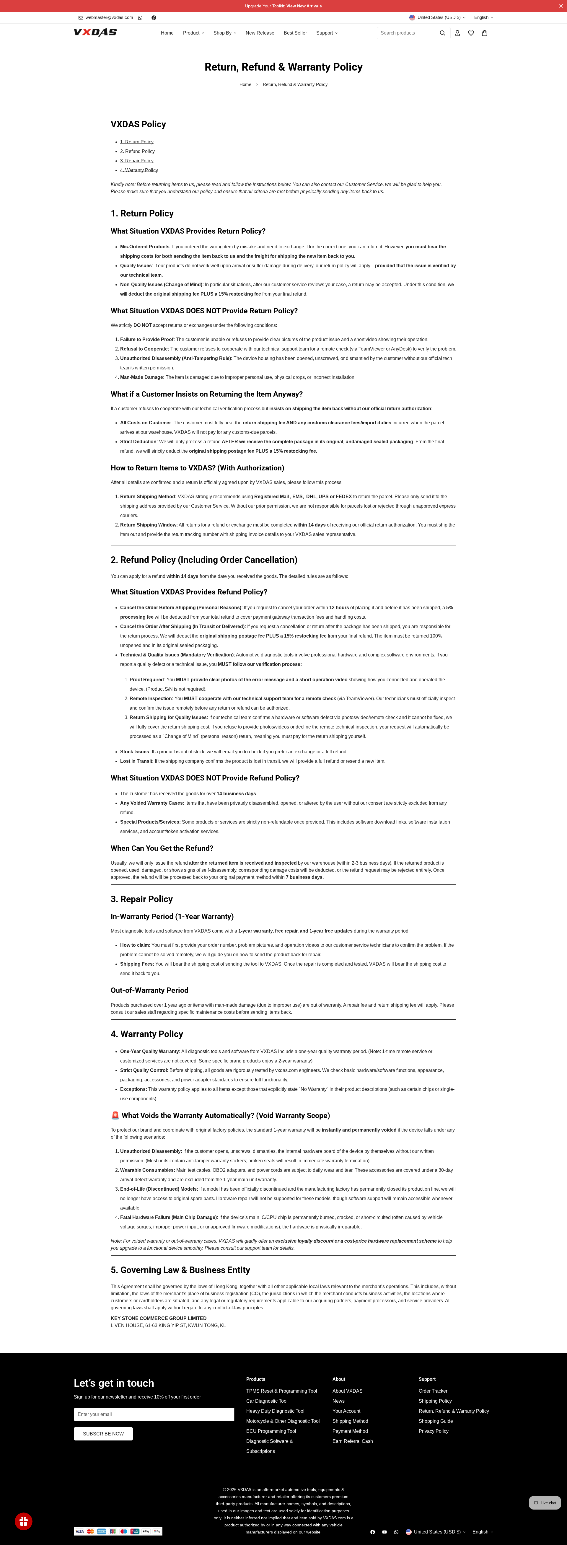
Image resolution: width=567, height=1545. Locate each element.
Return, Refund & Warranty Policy (454, 1411)
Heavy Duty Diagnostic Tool (275, 1411)
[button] (484, 33)
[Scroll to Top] (555, 1513)
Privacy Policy (434, 1431)
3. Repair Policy (137, 160)
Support (324, 32)
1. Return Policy (137, 141)
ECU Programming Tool (271, 1431)
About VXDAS (348, 1391)
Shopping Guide (436, 1421)
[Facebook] (153, 17)
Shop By (223, 32)
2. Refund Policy (137, 151)
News (339, 1401)
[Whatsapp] (140, 17)
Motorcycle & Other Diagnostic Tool (283, 1421)
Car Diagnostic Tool (267, 1401)
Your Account (346, 1411)
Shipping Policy (435, 1401)
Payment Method (350, 1431)
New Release (260, 32)
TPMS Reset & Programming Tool (281, 1391)
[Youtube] (384, 1532)
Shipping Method (350, 1421)
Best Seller (295, 32)
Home (167, 32)
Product (191, 32)
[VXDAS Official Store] (95, 33)
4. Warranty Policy (139, 170)
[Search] (442, 33)
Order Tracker (433, 1391)
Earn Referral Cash (353, 1441)
